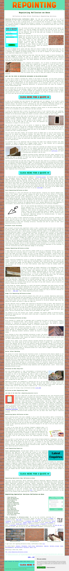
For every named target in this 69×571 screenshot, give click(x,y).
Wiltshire (26, 547)
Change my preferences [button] (51, 567)
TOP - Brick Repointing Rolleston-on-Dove (16, 551)
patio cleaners (49, 522)
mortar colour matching (21, 355)
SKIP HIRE (19, 519)
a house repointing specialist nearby (32, 459)
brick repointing (59, 56)
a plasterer (43, 523)
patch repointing (23, 217)
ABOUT (53, 9)
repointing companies (43, 486)
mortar (55, 30)
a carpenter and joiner (31, 521)
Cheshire (18, 546)
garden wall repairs (21, 523)
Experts (25, 561)
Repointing (10, 561)
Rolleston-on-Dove (41, 176)
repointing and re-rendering (39, 460)
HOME (46, 9)
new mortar (60, 127)
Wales (31, 547)
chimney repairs (27, 522)
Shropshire (24, 546)
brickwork (36, 62)
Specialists (17, 561)
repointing (32, 24)
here (31, 490)
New (13, 561)
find (9, 480)
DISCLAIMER (61, 9)
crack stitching (17, 236)
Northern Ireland (54, 546)
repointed (36, 93)
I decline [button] (43, 567)
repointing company (49, 71)
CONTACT (56, 9)
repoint (17, 78)
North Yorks (31, 546)
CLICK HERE (40, 187)
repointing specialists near (18, 456)
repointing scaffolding (11, 409)
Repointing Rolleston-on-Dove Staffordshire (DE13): (19, 19)
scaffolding (54, 150)
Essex (61, 546)
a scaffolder (12, 525)
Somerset (46, 546)
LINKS (50, 9)
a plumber (50, 518)
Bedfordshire (39, 546)
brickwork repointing (48, 397)
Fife (35, 547)
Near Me (28, 561)
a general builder (34, 525)
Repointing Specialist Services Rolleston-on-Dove (24, 494)
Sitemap (6, 561)
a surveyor (38, 519)
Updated (21, 561)
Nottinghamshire (9, 547)
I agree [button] (39, 567)
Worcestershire (19, 547)
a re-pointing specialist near (55, 464)
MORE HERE (15, 290)
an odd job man (57, 525)
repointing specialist (20, 397)
